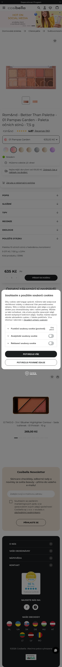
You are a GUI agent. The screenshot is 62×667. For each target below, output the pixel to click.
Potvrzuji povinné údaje (31, 362)
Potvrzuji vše (31, 354)
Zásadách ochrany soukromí (35, 320)
